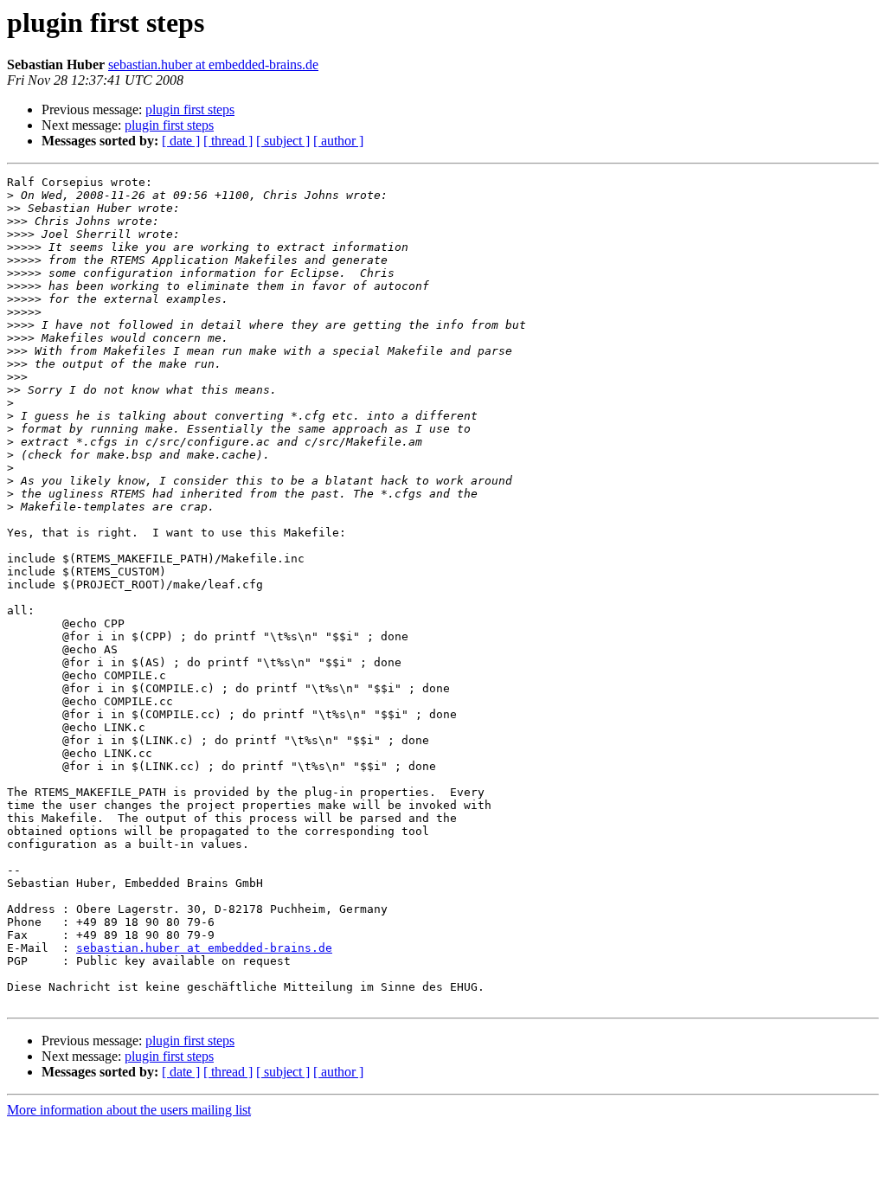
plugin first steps (189, 109)
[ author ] (338, 140)
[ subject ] (283, 140)
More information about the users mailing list (129, 1109)
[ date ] (181, 140)
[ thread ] (228, 140)
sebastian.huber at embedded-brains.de (213, 64)
